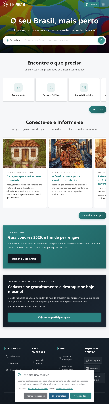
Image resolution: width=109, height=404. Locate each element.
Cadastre (93, 4)
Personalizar (60, 395)
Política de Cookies (64, 388)
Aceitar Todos (82, 395)
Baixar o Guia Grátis (24, 258)
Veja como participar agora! (54, 317)
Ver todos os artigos (92, 215)
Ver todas (98, 109)
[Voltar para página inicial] (15, 4)
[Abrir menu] (103, 4)
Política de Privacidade (38, 388)
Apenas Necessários (36, 395)
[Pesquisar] (101, 40)
